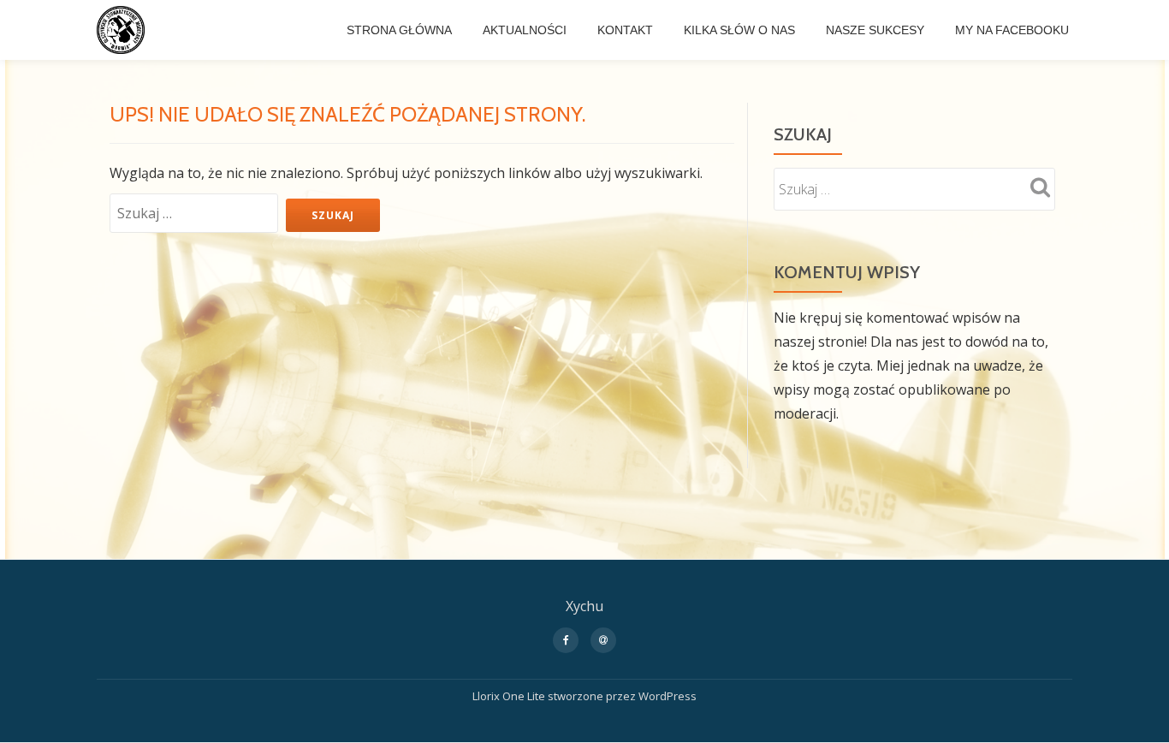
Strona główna (399, 30)
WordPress (667, 696)
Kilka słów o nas (739, 30)
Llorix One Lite (510, 696)
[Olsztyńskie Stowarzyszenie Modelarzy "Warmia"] (124, 30)
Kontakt (625, 30)
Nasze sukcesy (875, 30)
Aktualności (525, 30)
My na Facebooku (1012, 30)
